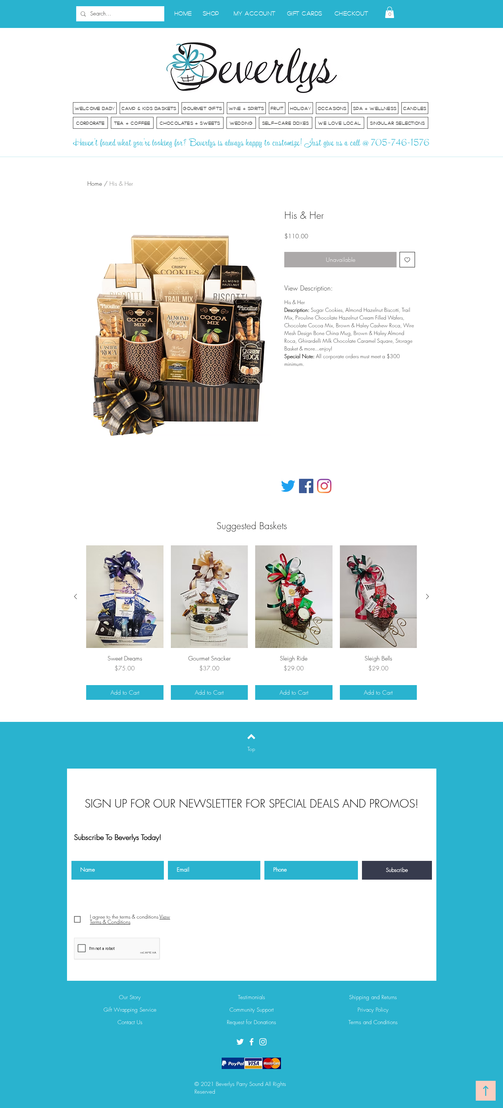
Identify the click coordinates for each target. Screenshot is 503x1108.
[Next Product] (427, 596)
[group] (251, 622)
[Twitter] (288, 486)
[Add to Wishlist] (407, 259)
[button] (389, 12)
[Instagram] (324, 486)
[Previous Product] (75, 596)
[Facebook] (306, 486)
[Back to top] (251, 736)
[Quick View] (124, 596)
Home (94, 183)
